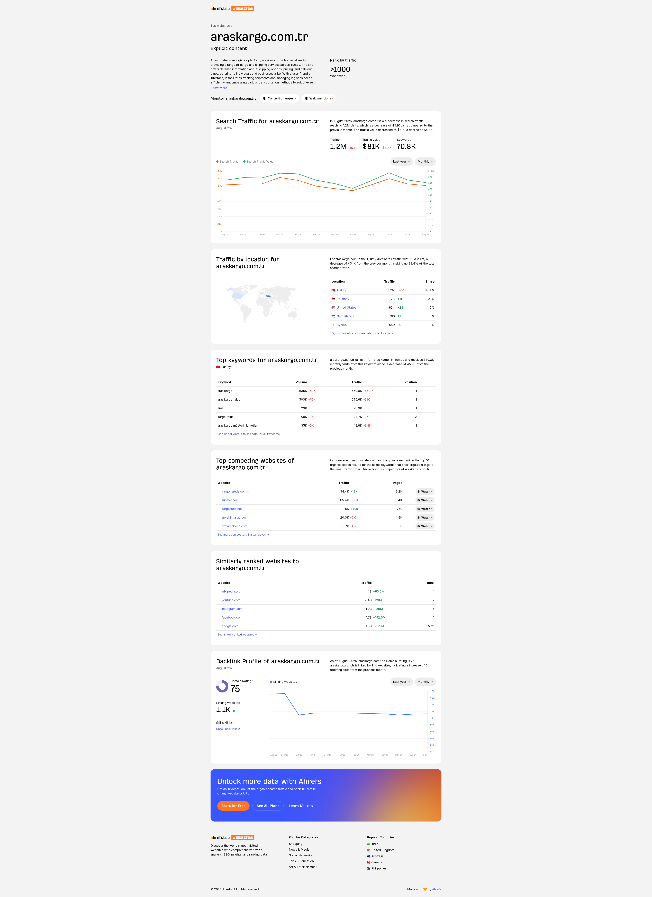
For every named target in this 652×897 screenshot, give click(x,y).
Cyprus (342, 325)
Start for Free (233, 806)
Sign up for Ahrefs (343, 333)
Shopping (295, 843)
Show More (219, 88)
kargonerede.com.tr (235, 491)
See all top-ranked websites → (237, 634)
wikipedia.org (231, 591)
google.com (230, 626)
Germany (343, 299)
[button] (252, 681)
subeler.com (230, 500)
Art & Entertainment (303, 867)
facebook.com (232, 617)
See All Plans (268, 806)
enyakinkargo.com (235, 517)
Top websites (220, 25)
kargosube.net (232, 509)
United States (346, 307)
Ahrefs (436, 889)
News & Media (299, 849)
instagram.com (232, 609)
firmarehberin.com (234, 526)
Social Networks (300, 855)
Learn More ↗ (301, 806)
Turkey (341, 290)
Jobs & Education (301, 861)
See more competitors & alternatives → (243, 534)
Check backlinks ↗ (228, 729)
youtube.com (231, 600)
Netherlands (345, 316)
